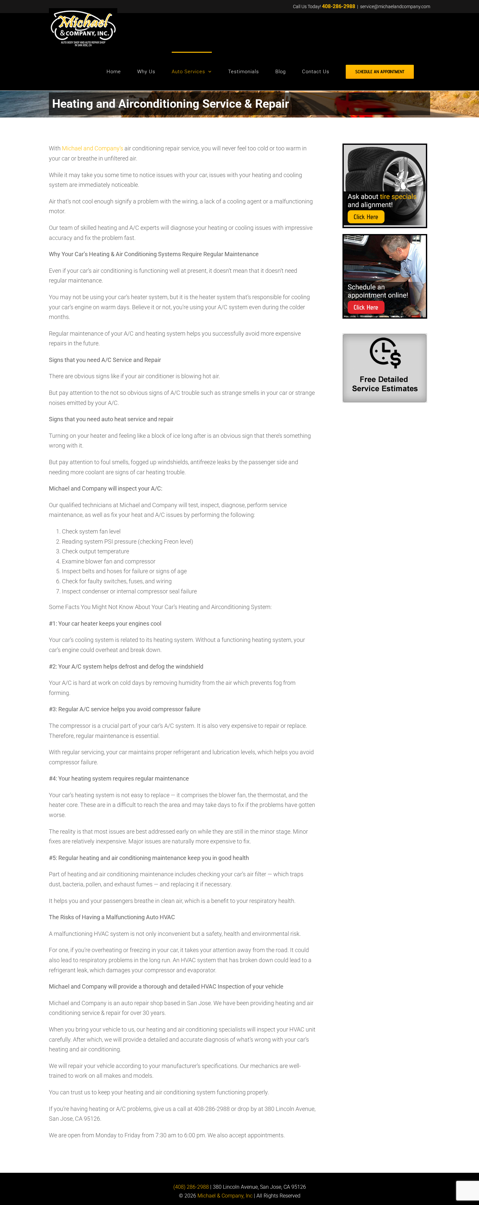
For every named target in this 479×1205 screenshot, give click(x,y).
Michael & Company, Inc (225, 1196)
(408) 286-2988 (191, 1187)
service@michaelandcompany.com (395, 6)
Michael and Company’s (92, 148)
